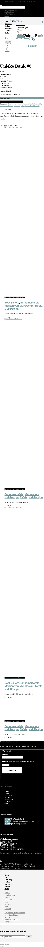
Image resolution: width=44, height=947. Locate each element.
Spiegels (7, 30)
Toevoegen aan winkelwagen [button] (15, 297)
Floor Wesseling (30, 866)
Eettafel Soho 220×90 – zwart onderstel (17, 502)
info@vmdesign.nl (10, 847)
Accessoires (8, 28)
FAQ (6, 45)
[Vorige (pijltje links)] (1, 946)
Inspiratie (8, 43)
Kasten (7, 21)
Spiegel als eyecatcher (18, 824)
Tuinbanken (29, 106)
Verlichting (8, 24)
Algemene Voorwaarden (11, 10)
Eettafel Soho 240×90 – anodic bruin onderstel (19, 694)
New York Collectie (17, 819)
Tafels (11, 21)
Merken (7, 47)
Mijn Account (8, 13)
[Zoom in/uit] (1, 944)
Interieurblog (9, 40)
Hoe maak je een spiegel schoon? (22, 821)
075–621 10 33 (8, 845)
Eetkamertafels (36, 104)
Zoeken (29, 937)
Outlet (7, 33)
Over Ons (8, 42)
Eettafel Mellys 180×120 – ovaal (15, 734)
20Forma (16, 868)
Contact (7, 16)
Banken (7, 26)
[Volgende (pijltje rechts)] (3, 946)
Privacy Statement (10, 14)
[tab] (24, 109)
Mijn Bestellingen (9, 11)
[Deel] (6, 944)
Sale (6, 49)
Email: (5, 755)
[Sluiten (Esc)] (8, 944)
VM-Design (36, 106)
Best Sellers (17, 104)
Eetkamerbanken (26, 104)
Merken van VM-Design (7, 106)
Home (6, 38)
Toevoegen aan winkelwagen (11, 102)
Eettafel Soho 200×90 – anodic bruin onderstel (19, 313)
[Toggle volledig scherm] (3, 944)
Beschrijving (9, 109)
